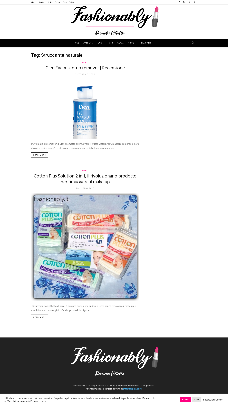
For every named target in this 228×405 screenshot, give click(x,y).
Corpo (131, 43)
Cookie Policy (68, 2)
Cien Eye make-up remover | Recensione (85, 68)
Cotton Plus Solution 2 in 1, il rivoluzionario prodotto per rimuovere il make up (85, 179)
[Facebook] (179, 2)
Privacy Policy (54, 2)
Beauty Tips (146, 43)
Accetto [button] (185, 399)
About (33, 2)
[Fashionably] (114, 21)
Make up (87, 43)
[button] (193, 43)
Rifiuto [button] (196, 399)
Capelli (120, 43)
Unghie (101, 43)
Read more (39, 155)
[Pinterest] (189, 2)
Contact (42, 2)
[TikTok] (194, 2)
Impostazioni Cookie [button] (212, 399)
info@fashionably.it (132, 388)
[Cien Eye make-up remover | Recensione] (85, 109)
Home (76, 43)
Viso (111, 43)
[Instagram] (184, 2)
